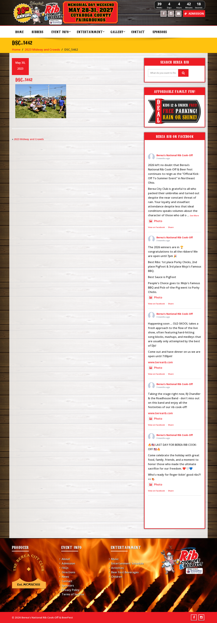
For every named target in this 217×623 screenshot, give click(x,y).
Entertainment (90, 32)
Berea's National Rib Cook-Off (174, 155)
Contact (138, 32)
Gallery (117, 32)
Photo (158, 221)
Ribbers (37, 32)
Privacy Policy (71, 590)
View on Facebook (156, 227)
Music (115, 559)
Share (171, 227)
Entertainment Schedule (127, 563)
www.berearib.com (160, 362)
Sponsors (160, 32)
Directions (68, 572)
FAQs (65, 568)
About (66, 559)
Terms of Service (73, 594)
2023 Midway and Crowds (42, 49)
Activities (117, 568)
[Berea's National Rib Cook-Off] (67, 13)
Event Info (60, 32)
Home (19, 32)
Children (116, 577)
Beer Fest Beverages (125, 572)
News (65, 577)
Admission (68, 563)
